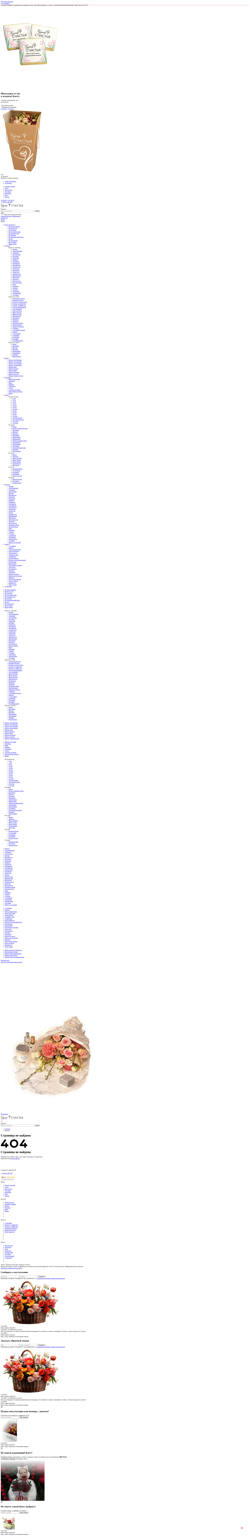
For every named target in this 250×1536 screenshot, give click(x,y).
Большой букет (17, 469)
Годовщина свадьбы (15, 565)
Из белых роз (13, 228)
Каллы (11, 513)
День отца (12, 567)
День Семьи (13, 585)
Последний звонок (15, 579)
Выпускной (12, 563)
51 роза (14, 416)
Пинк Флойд (16, 462)
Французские (16, 483)
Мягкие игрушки (14, 379)
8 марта (11, 548)
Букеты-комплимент (19, 307)
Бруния (11, 493)
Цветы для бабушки (15, 360)
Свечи (11, 388)
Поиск (37, 211)
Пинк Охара (16, 460)
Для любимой (17, 309)
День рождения (14, 551)
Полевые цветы (17, 323)
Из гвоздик (12, 230)
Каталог (9, 216)
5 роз (14, 398)
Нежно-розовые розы (19, 441)
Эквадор (15, 456)
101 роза (15, 421)
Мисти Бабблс (17, 458)
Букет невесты (10, 225)
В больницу (13, 562)
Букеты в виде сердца (19, 302)
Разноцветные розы (19, 448)
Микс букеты (16, 312)
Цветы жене (13, 367)
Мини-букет (13, 244)
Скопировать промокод (8, 1459)
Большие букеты (17, 300)
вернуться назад (6, 1158)
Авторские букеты (18, 298)
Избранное (16, 216)
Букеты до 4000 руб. (19, 305)
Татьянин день (13, 555)
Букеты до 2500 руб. (19, 304)
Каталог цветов (10, 186)
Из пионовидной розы (16, 237)
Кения (14, 455)
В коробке (15, 335)
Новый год (12, 583)
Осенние (15, 321)
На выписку (13, 569)
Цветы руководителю (16, 376)
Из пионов (12, 235)
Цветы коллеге (13, 369)
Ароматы (12, 381)
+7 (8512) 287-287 (6, 202)
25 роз (14, 411)
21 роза (14, 409)
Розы (14, 284)
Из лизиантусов (14, 233)
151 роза (15, 423)
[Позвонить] (2, 1122)
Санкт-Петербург (10, 181)
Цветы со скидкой (15, 542)
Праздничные (17, 325)
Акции (7, 197)
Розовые (15, 355)
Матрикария (16, 276)
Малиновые (16, 351)
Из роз (11, 239)
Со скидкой (16, 470)
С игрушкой (16, 333)
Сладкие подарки (14, 390)
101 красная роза (18, 420)
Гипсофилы (16, 265)
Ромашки (15, 286)
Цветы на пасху (14, 574)
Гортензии (15, 269)
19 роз (14, 407)
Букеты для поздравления (17, 560)
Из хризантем (13, 240)
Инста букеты (17, 311)
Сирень (14, 288)
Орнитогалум (13, 520)
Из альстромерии (14, 226)
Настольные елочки (11, 952)
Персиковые (16, 444)
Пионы (14, 249)
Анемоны (15, 253)
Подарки (8, 377)
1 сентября (12, 546)
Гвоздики (15, 256)
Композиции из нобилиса (13, 950)
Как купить (8, 190)
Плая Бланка (16, 463)
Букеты (7, 246)
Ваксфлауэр (12, 495)
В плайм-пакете (17, 340)
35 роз (14, 412)
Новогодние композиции (13, 953)
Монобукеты (16, 316)
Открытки (12, 386)
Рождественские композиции (14, 957)
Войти (3, 220)
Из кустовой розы (15, 232)
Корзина (4, 218)
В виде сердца (17, 476)
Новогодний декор (11, 955)
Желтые (15, 348)
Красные (15, 349)
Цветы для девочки (15, 362)
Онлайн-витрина (10, 1204)
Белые (14, 344)
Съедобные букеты (18, 330)
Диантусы (15, 272)
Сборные (15, 328)
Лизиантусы (16, 274)
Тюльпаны (16, 291)
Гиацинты (15, 261)
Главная (3, 216)
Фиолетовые (16, 356)
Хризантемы (16, 293)
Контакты (8, 193)
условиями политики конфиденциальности (50, 1278)
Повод (7, 544)
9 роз (14, 402)
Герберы (15, 260)
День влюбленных (15, 549)
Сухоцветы (12, 535)
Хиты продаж (9, 1202)
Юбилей (11, 578)
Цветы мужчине (14, 372)
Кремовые (15, 435)
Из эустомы (12, 242)
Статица (15, 290)
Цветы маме (13, 370)
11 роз (14, 404)
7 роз (14, 400)
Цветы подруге (14, 374)
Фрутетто (15, 465)
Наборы (11, 384)
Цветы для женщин (15, 365)
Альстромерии (17, 251)
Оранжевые (16, 353)
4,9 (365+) (4, 109)
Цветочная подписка (15, 391)
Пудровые (15, 446)
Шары (11, 393)
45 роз (14, 414)
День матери (13, 553)
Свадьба (11, 571)
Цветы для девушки (15, 363)
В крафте (15, 339)
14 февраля (12, 556)
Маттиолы (15, 277)
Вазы (10, 383)
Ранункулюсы (17, 283)
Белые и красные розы (19, 428)
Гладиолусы (16, 267)
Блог (6, 195)
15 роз (14, 405)
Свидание (12, 572)
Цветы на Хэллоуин (15, 576)
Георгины (15, 258)
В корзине (15, 337)
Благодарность (13, 558)
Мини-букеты (17, 314)
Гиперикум (16, 263)
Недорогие (16, 318)
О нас (6, 188)
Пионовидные (17, 479)
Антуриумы (16, 254)
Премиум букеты (18, 326)
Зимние (15, 332)
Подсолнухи (16, 281)
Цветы (7, 484)
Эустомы (15, 295)
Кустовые (15, 481)
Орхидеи (15, 279)
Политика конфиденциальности (11, 1268)
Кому (7, 358)
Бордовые (15, 346)
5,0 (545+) (11, 109)
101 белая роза (17, 418)
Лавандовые (16, 437)
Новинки (15, 319)
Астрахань (8, 183)
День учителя (13, 581)
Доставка (8, 192)
